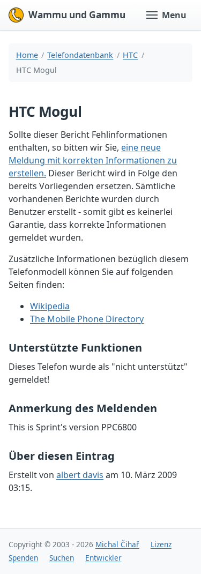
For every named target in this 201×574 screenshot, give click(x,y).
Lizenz (161, 544)
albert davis (79, 475)
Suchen (61, 558)
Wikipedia (50, 306)
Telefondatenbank (80, 55)
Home (27, 55)
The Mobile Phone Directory (87, 319)
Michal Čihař (117, 544)
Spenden (23, 558)
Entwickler (103, 558)
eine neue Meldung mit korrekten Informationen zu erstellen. (93, 160)
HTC (130, 55)
